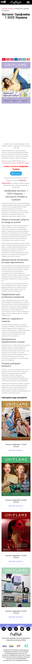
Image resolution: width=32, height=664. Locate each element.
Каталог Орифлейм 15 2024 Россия (16, 556)
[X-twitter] (28, 629)
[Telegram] (22, 629)
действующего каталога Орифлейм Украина (16, 163)
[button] (4, 1)
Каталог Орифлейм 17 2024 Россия (16, 445)
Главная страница (7, 8)
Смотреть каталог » (16, 450)
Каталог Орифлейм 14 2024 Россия (16, 612)
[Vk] (10, 629)
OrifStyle (16, 2)
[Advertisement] (16, 38)
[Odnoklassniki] (16, 629)
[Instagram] (4, 629)
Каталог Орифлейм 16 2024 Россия (16, 501)
